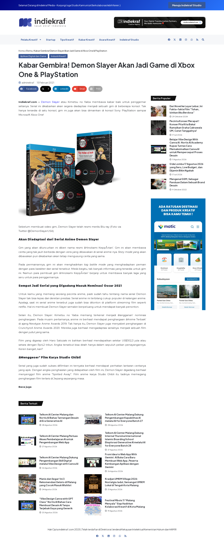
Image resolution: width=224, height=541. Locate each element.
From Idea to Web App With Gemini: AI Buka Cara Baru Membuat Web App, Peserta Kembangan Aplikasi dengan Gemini (122, 460)
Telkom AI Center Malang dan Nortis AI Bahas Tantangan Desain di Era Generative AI (59, 417)
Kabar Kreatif (87, 39)
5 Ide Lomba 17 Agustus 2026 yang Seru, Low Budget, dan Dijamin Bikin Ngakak (186, 167)
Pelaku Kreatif (29, 39)
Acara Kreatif (107, 39)
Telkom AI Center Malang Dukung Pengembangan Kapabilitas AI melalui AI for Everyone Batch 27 (124, 417)
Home (22, 50)
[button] (29, 89)
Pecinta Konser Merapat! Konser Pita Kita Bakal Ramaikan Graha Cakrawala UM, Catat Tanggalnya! (186, 126)
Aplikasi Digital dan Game (33, 56)
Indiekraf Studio (129, 39)
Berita (29, 50)
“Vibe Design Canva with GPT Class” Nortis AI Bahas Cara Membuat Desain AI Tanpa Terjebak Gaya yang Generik (56, 503)
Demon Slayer (50, 101)
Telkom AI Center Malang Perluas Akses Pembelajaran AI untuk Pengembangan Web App (58, 439)
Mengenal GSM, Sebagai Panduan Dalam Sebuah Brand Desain (187, 182)
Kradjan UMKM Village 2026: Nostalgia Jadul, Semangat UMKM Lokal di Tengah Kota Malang (125, 482)
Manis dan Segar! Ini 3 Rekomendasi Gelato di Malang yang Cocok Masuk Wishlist (57, 482)
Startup (50, 39)
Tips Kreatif (67, 39)
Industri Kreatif (58, 56)
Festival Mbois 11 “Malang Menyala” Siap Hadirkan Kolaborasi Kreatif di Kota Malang (125, 503)
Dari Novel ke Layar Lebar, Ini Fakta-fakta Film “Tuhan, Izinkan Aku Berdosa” (186, 109)
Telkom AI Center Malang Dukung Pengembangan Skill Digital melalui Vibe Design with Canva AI (58, 460)
